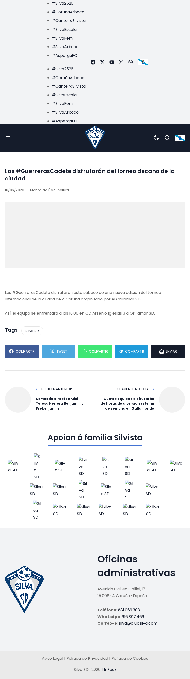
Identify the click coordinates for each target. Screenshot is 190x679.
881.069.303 (129, 610)
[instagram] (121, 62)
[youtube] (111, 62)
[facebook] (93, 62)
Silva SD (32, 330)
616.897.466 (133, 616)
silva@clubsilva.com (138, 623)
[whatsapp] (130, 62)
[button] (64, 62)
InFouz (110, 669)
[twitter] (102, 62)
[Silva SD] (95, 138)
